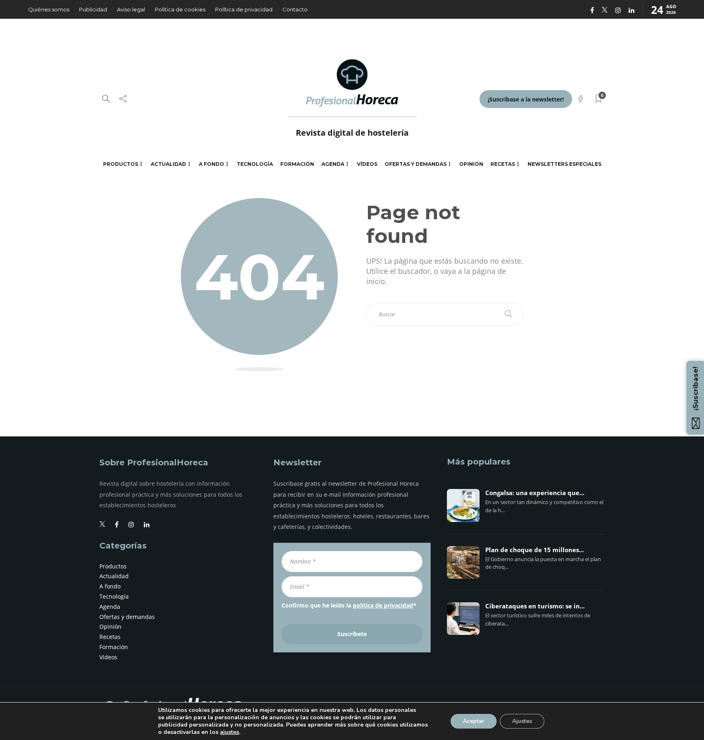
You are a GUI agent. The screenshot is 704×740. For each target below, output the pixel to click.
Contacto (295, 9)
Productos (120, 164)
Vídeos (367, 164)
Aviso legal (131, 9)
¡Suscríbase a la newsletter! (526, 99)
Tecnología (255, 164)
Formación (297, 164)
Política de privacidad (244, 9)
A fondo (211, 164)
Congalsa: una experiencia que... (534, 493)
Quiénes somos (48, 9)
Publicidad (93, 9)
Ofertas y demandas (416, 164)
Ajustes (522, 721)
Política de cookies (180, 9)
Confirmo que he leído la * (349, 605)
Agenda (332, 164)
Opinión (471, 164)
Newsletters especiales (564, 164)
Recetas (503, 164)
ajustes (229, 732)
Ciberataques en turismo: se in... (535, 606)
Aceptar (473, 721)
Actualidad (168, 164)
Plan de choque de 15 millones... (534, 550)
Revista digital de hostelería (352, 132)
